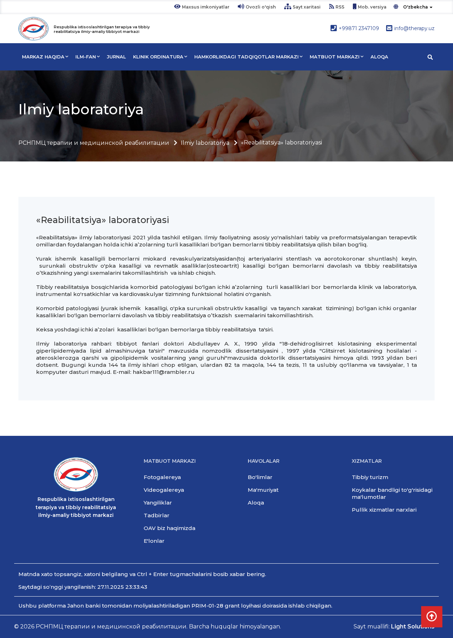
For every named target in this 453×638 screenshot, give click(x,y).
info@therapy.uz (414, 28)
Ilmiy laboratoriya (205, 142)
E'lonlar (154, 540)
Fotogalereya (162, 477)
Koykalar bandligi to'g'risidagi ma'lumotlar (392, 493)
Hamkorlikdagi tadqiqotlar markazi (246, 56)
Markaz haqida (43, 56)
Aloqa (379, 56)
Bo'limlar (260, 477)
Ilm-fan (85, 56)
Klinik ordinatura (158, 56)
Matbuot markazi (335, 56)
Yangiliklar (158, 502)
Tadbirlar (157, 515)
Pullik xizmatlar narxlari (384, 509)
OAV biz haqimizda (169, 528)
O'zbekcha (415, 7)
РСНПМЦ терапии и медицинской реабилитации (93, 142)
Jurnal (116, 56)
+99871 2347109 (359, 28)
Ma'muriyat (263, 489)
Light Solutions (413, 626)
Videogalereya (164, 489)
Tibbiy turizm (370, 477)
